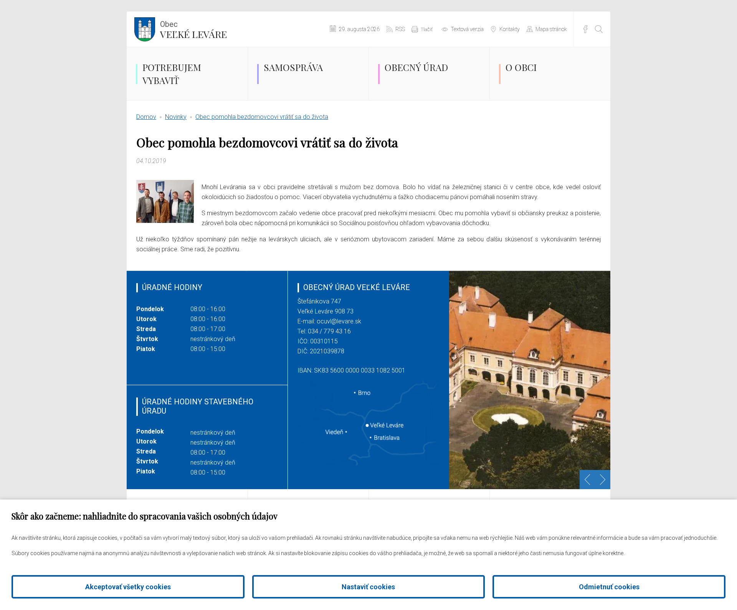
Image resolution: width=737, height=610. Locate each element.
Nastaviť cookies (368, 587)
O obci (521, 67)
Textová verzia (467, 29)
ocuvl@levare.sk (339, 321)
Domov (146, 116)
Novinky (176, 116)
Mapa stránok (551, 29)
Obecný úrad (416, 67)
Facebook (585, 29)
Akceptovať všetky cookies (128, 587)
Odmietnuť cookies (609, 587)
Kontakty (509, 29)
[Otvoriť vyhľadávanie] (599, 29)
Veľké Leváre (193, 30)
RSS (400, 29)
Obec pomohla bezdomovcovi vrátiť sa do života (261, 116)
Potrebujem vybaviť (171, 73)
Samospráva (293, 67)
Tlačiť (427, 29)
